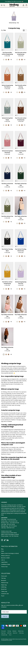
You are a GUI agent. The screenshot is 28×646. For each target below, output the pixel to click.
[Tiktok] (5, 540)
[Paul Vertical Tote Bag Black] (7, 238)
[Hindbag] (14, 5)
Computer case (5, 593)
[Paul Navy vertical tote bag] (7, 173)
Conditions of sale (5, 564)
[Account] (23, 5)
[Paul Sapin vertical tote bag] (21, 173)
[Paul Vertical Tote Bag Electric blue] (21, 238)
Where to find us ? (5, 555)
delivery (9, 1)
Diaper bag (4, 584)
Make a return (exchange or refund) (10, 534)
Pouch (2, 595)
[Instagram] (2, 540)
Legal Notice (4, 562)
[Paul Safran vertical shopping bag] (7, 271)
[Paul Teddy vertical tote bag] (21, 205)
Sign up (5, 616)
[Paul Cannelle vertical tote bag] (21, 74)
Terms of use (4, 566)
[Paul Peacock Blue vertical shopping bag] (7, 42)
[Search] (5, 5)
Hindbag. (6, 639)
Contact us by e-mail (6, 531)
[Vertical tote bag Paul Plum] (21, 140)
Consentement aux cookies (6, 640)
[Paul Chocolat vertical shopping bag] (21, 42)
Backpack (3, 580)
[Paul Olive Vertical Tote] (7, 205)
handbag (11, 483)
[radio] (4, 59)
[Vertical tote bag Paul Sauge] (7, 107)
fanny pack (6, 483)
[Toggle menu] (1, 5)
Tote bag (3, 578)
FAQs (2, 551)
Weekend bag (4, 582)
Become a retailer (5, 557)
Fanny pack (4, 576)
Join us (3, 560)
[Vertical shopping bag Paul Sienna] (7, 74)
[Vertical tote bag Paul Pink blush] (7, 140)
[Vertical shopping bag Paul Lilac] (21, 271)
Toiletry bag (4, 591)
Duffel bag (3, 587)
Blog (2, 549)
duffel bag (17, 483)
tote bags (22, 490)
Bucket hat (3, 589)
